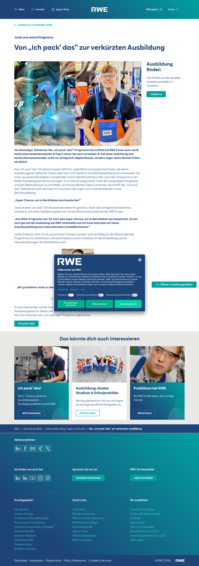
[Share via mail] (32, 448)
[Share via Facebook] (25, 448)
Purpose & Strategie (142, 509)
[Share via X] (48, 448)
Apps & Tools (62, 9)
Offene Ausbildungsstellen (176, 284)
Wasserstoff (137, 522)
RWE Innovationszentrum (87, 518)
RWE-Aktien (137, 540)
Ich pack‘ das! (26, 323)
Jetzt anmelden (143, 477)
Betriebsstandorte (83, 513)
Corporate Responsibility (145, 513)
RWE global (152, 9)
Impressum (36, 560)
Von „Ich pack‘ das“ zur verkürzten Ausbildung (115, 428)
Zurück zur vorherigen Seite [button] (35, 25)
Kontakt (40, 9)
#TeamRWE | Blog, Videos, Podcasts (65, 428)
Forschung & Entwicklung (29, 522)
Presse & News (23, 544)
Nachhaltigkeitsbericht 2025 (148, 535)
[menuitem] (38, 10)
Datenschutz (53, 560)
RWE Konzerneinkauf (84, 522)
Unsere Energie (23, 513)
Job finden (78, 509)
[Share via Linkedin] (17, 448)
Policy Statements (75, 560)
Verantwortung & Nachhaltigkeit (34, 526)
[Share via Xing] (40, 448)
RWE (16, 428)
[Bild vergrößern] (134, 138)
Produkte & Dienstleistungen (31, 518)
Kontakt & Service (25, 548)
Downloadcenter (82, 526)
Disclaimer (20, 560)
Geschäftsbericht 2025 (144, 531)
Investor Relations (25, 535)
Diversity (135, 518)
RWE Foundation (82, 540)
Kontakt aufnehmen (88, 477)
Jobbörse (156, 94)
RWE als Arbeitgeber (142, 526)
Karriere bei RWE (32, 428)
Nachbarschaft (23, 540)
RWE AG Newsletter (84, 535)
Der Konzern (21, 509)
